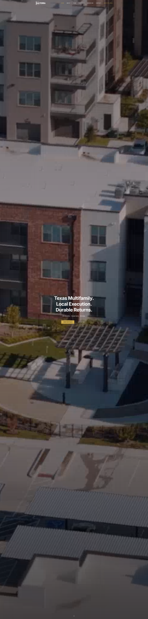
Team (74, 3)
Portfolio (82, 3)
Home (62, 3)
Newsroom (90, 3)
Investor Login (108, 3)
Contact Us (81, 322)
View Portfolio (67, 322)
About (68, 3)
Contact (98, 3)
